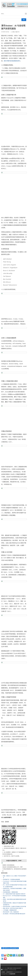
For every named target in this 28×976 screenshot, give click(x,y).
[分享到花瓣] (5, 958)
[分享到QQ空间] (11, 955)
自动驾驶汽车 (15, 948)
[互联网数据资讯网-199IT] (14, 5)
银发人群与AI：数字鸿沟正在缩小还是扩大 (13, 908)
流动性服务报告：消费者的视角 (10, 892)
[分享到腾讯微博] (14, 955)
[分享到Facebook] (22, 955)
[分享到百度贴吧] (16, 955)
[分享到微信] (8, 955)
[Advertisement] (14, 930)
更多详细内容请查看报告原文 (12, 61)
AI (2, 948)
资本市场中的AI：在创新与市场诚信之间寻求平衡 (14, 906)
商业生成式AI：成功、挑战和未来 (11, 912)
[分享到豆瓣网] (19, 955)
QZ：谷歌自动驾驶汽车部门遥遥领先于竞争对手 (14, 893)
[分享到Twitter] (2, 958)
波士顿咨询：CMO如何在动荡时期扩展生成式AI (14, 913)
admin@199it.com (5, 973)
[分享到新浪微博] (5, 955)
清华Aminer (7, 948)
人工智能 (13, 31)
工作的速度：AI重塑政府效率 (10, 910)
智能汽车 (17, 31)
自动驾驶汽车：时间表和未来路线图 (11, 879)
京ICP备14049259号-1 (17, 968)
